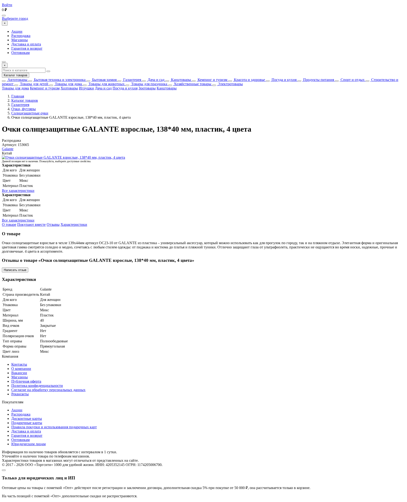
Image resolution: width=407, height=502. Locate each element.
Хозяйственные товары (192, 84)
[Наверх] (4, 470)
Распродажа (20, 36)
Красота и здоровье (249, 80)
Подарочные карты (26, 423)
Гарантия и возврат (26, 48)
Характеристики (74, 225)
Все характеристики (18, 191)
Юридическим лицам (28, 444)
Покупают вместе (31, 225)
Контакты (19, 364)
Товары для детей (33, 84)
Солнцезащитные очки (29, 113)
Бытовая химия (104, 80)
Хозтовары (69, 88)
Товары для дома (68, 84)
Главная (17, 96)
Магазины (19, 40)
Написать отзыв (15, 270)
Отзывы (53, 225)
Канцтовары (180, 80)
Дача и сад (155, 80)
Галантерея (131, 80)
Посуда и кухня (284, 80)
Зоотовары (147, 88)
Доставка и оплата (26, 44)
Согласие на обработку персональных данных (48, 390)
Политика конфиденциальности (37, 386)
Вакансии (19, 373)
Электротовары (230, 84)
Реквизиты (20, 394)
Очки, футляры (23, 109)
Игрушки (86, 88)
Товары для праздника (148, 84)
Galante (7, 149)
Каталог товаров (15, 75)
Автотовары (17, 80)
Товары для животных (106, 84)
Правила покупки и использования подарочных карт (54, 427)
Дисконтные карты (26, 419)
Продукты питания (318, 80)
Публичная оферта (26, 381)
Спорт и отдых (352, 80)
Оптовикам (20, 53)
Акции (16, 31)
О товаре (9, 225)
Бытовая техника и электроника (59, 80)
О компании (21, 369)
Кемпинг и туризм (212, 80)
